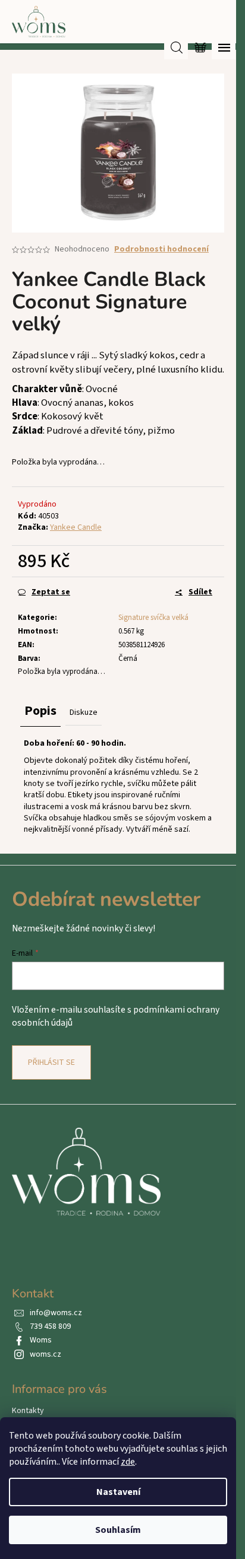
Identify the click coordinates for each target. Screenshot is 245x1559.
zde (128, 1461)
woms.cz (45, 1354)
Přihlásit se (51, 1062)
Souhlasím (118, 1529)
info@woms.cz (56, 1313)
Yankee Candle (76, 527)
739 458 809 (50, 1326)
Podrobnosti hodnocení (161, 249)
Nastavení (118, 1491)
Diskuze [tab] (84, 712)
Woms (41, 1340)
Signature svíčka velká (153, 617)
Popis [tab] (40, 710)
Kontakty (28, 1411)
